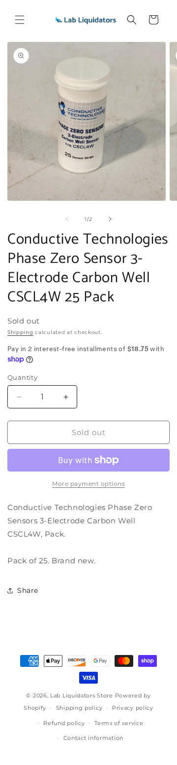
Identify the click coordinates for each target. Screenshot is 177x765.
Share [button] (27, 590)
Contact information (93, 737)
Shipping (20, 332)
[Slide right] (110, 219)
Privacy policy (132, 707)
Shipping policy (79, 707)
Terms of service (118, 723)
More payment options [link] (88, 483)
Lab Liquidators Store (81, 695)
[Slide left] (67, 219)
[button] (19, 20)
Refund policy (64, 723)
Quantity (22, 377)
